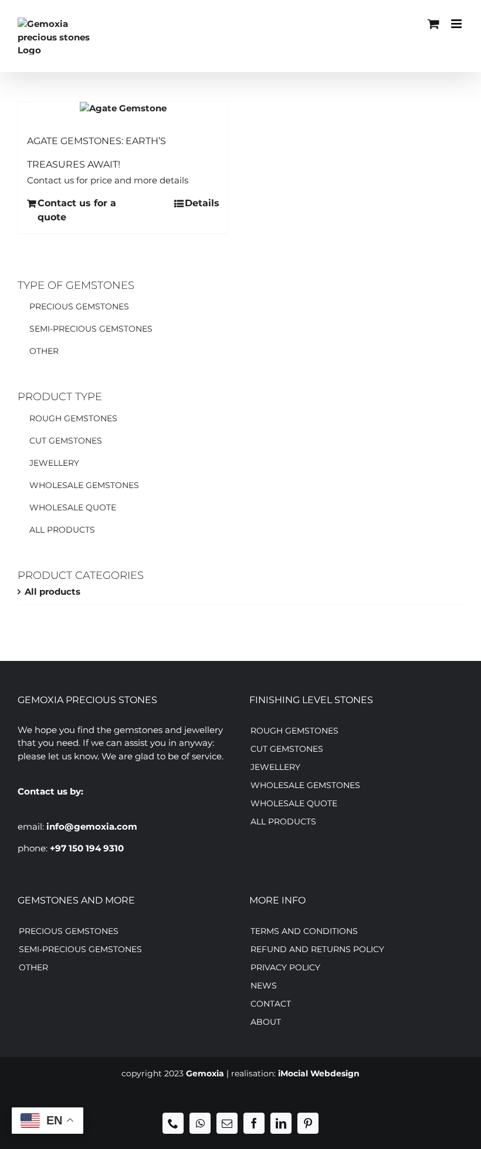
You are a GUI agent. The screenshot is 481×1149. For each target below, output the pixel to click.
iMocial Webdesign (319, 1073)
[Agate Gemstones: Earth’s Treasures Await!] (123, 108)
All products (52, 591)
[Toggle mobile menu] (457, 24)
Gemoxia (205, 1073)
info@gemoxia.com (91, 826)
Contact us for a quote (77, 210)
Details (202, 203)
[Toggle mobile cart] (433, 24)
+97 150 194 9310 (87, 848)
